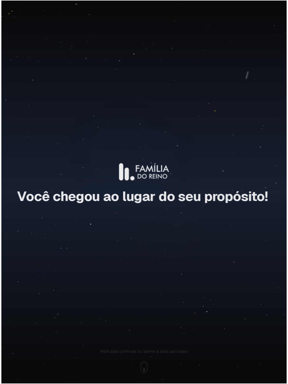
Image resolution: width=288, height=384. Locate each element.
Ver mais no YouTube (149, 196)
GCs (196, 17)
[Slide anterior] (39, 116)
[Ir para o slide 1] (141, 154)
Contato (223, 17)
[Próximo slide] (248, 116)
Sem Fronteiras (159, 17)
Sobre (51, 17)
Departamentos (119, 17)
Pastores (80, 17)
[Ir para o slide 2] (146, 154)
